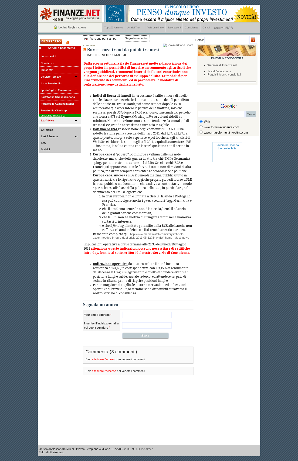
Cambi (206, 27)
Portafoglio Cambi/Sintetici (57, 103)
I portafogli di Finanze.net (56, 90)
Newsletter (47, 63)
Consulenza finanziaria (51, 115)
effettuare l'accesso (104, 359)
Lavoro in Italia (227, 148)
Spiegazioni (174, 27)
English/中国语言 (223, 27)
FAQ (43, 142)
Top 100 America (113, 27)
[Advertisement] (224, 95)
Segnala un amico (136, 38)
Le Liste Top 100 (51, 76)
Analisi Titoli (133, 27)
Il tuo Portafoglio (51, 83)
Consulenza (191, 27)
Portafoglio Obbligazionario (58, 97)
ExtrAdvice (47, 120)
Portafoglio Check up (54, 110)
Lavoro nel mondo (227, 145)
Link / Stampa (49, 136)
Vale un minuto (155, 27)
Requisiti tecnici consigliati (224, 74)
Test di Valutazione (219, 71)
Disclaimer (146, 449)
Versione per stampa (103, 38)
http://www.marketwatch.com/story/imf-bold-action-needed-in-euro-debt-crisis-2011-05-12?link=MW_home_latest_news (141, 236)
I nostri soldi (48, 56)
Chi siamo (47, 129)
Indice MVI (47, 70)
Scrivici (45, 149)
